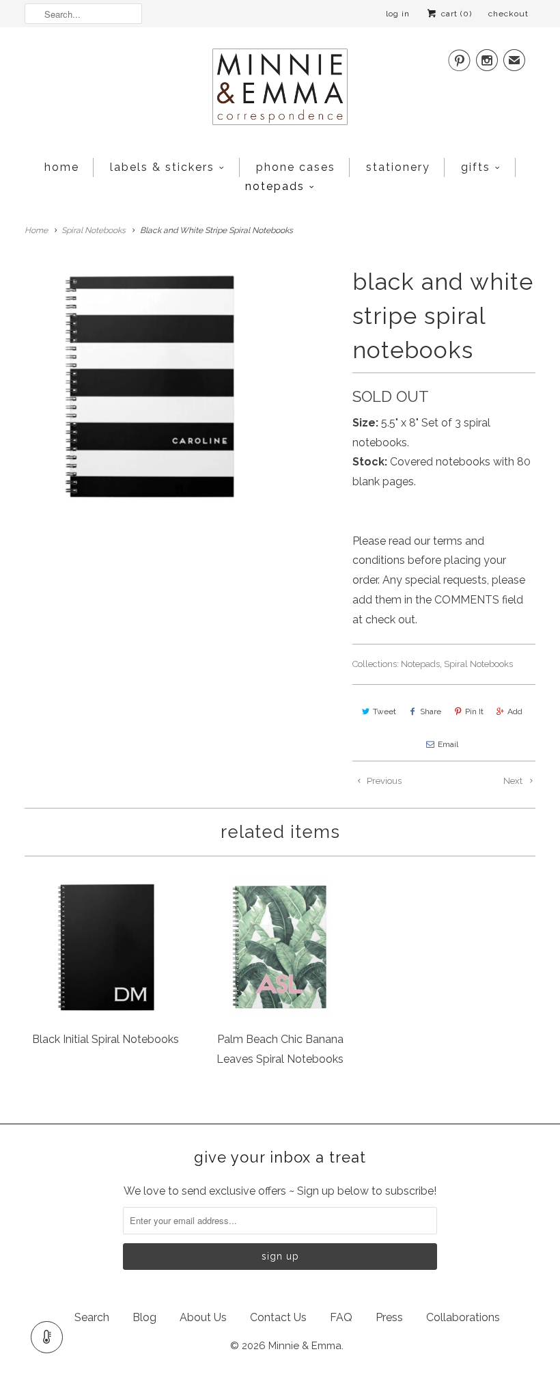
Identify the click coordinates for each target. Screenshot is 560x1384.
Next (513, 781)
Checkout (508, 13)
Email (448, 744)
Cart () (455, 13)
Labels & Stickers (162, 167)
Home (61, 167)
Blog (144, 1317)
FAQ (341, 1317)
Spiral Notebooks (478, 664)
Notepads (275, 186)
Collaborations (463, 1317)
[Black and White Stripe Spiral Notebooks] (147, 384)
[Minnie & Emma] (280, 91)
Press (389, 1317)
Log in (398, 13)
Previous (383, 781)
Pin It (474, 711)
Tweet (384, 711)
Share (430, 711)
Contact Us (278, 1317)
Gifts (475, 167)
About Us (203, 1317)
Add (514, 711)
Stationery (398, 167)
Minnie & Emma (304, 1346)
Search (91, 1317)
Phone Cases (295, 167)
